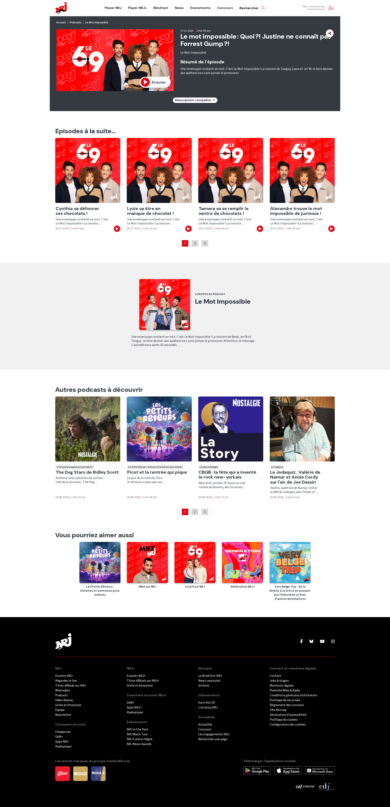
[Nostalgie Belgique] (80, 773)
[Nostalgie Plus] (98, 773)
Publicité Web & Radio (285, 690)
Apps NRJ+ (134, 707)
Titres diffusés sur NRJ (70, 686)
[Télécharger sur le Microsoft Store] (320, 770)
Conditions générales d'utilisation (293, 695)
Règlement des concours (287, 705)
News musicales (209, 681)
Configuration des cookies (288, 725)
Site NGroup (278, 710)
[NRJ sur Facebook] (301, 642)
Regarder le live (66, 681)
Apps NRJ (61, 742)
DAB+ (59, 737)
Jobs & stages (279, 681)
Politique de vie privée (285, 700)
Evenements (200, 8)
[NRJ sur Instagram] (333, 642)
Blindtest (160, 8)
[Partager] (330, 33)
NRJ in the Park (137, 729)
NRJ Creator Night (140, 739)
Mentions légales (282, 686)
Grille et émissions (68, 705)
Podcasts (75, 23)
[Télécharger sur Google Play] (257, 770)
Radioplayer (63, 746)
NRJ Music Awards (139, 744)
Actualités (205, 725)
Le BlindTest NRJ (210, 676)
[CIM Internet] (305, 786)
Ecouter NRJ (64, 676)
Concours (225, 8)
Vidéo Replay (64, 700)
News (179, 8)
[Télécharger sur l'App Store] (288, 770)
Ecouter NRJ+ (136, 676)
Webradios (62, 690)
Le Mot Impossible (96, 23)
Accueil (61, 23)
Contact (275, 676)
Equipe (60, 710)
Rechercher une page (212, 739)
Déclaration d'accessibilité (288, 715)
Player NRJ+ (137, 8)
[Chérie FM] (62, 773)
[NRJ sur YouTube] (322, 642)
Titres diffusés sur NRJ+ (143, 681)
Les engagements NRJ (213, 734)
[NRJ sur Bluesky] (311, 642)
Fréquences (63, 732)
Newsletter (63, 715)
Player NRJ (113, 8)
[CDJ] (326, 786)
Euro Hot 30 (206, 703)
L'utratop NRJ (208, 707)
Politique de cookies (284, 720)
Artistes (203, 686)
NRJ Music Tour (137, 734)
